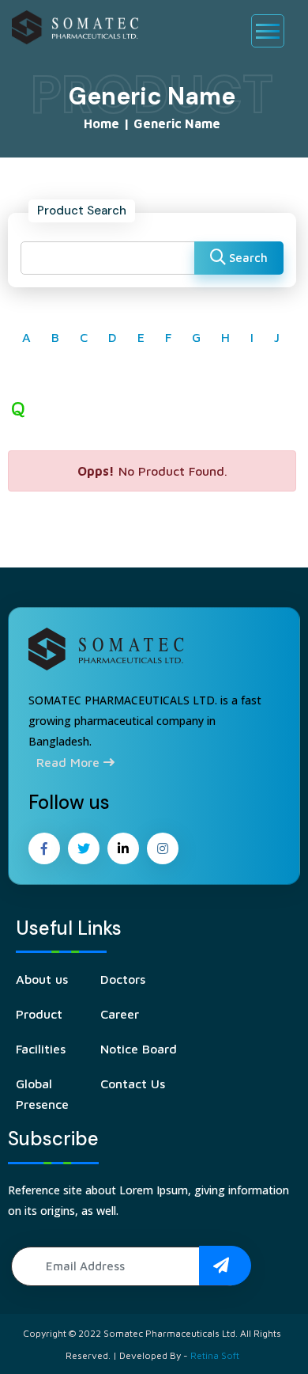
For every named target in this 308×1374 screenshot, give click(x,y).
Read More (69, 762)
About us (42, 979)
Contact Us (132, 1083)
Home (101, 123)
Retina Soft (214, 1355)
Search (247, 257)
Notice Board (138, 1049)
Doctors (122, 979)
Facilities (41, 1049)
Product (39, 1014)
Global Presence (42, 1093)
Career (119, 1014)
